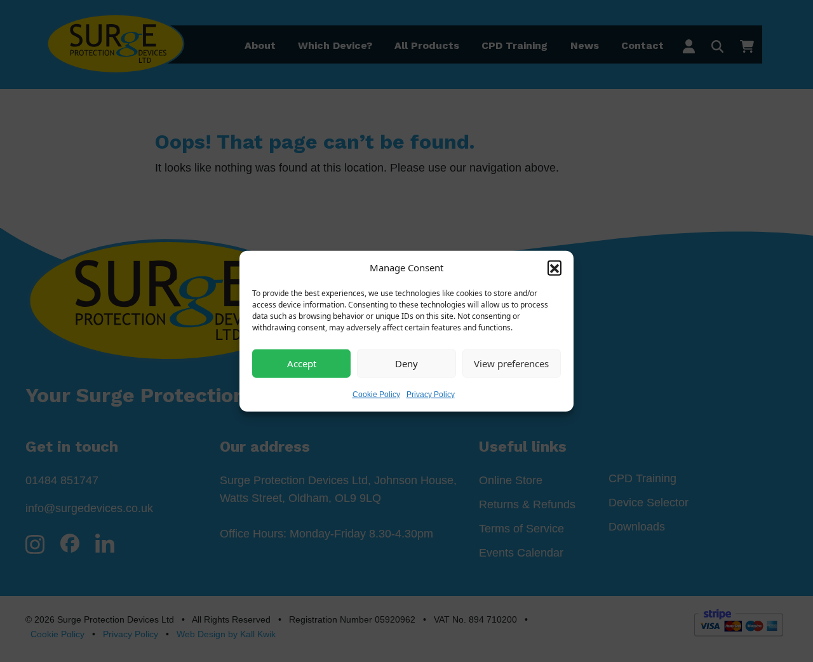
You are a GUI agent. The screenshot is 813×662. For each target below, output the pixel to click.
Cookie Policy (376, 393)
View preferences (511, 363)
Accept (301, 363)
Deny (406, 363)
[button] (554, 267)
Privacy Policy (430, 393)
